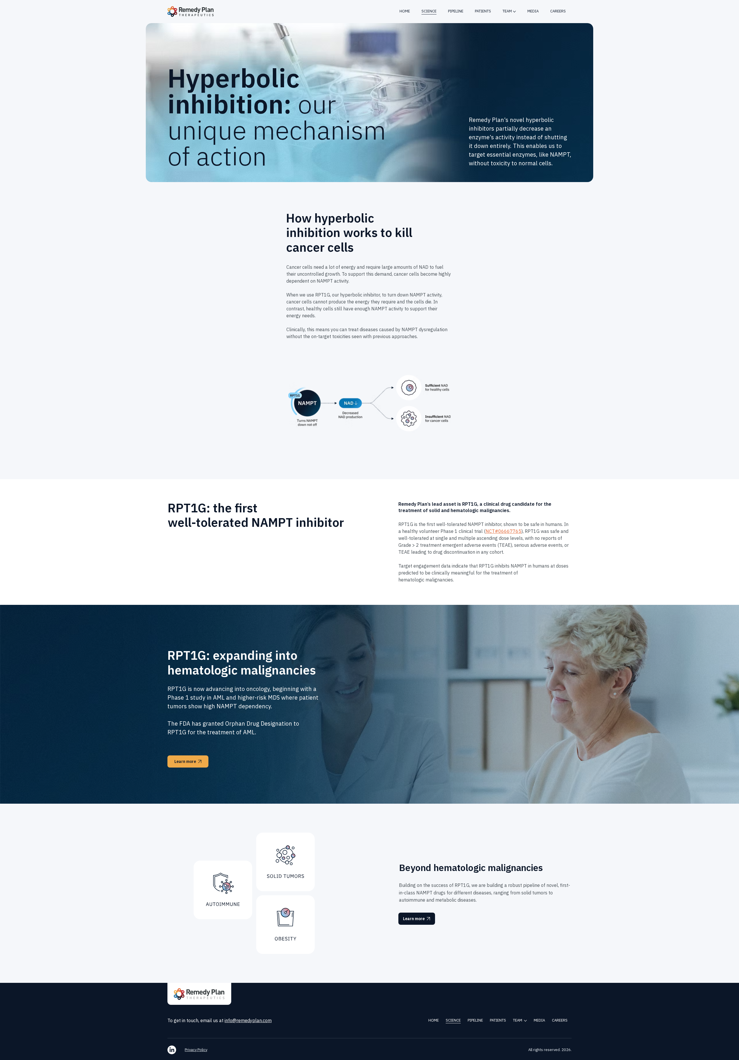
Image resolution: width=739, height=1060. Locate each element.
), (522, 531)
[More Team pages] (514, 11)
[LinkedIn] (171, 1050)
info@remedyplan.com (248, 1020)
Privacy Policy (196, 1049)
